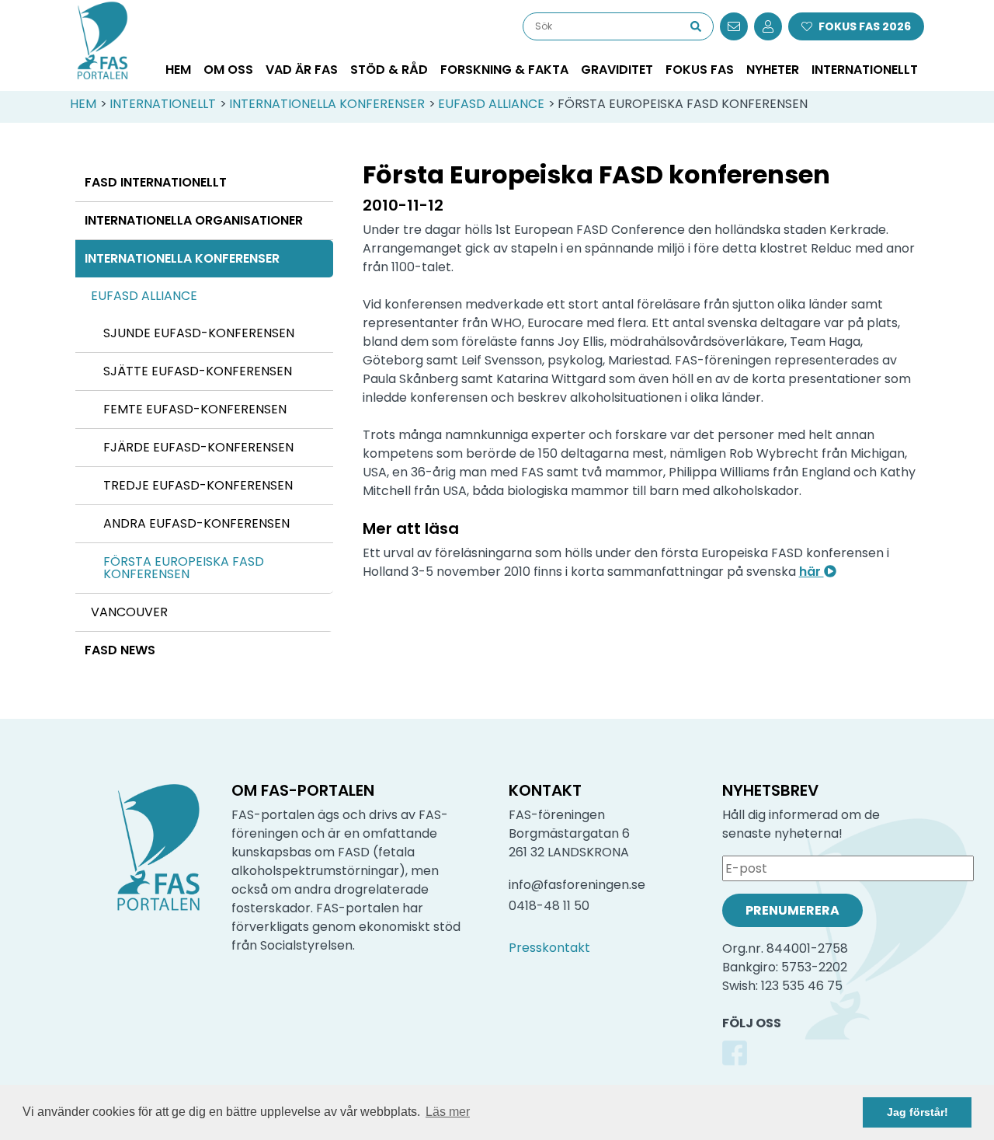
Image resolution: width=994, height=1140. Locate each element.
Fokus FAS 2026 (864, 26)
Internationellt (162, 104)
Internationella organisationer (194, 220)
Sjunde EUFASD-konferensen (198, 333)
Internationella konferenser (327, 104)
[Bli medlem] (768, 26)
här (811, 571)
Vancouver (129, 612)
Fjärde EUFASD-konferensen (198, 447)
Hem (178, 69)
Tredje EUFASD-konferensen (198, 485)
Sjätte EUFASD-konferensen (197, 371)
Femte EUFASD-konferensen (195, 409)
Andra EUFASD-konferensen (196, 523)
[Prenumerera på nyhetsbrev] (734, 26)
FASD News (120, 650)
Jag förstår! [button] (917, 1112)
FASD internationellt (156, 182)
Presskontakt (549, 948)
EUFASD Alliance (491, 104)
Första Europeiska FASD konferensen (183, 568)
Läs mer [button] (448, 1111)
